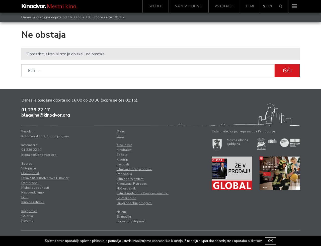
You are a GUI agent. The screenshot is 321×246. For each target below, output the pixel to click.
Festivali (123, 164)
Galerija (27, 216)
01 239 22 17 (35, 110)
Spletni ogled (126, 198)
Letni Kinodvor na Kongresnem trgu (143, 193)
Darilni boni (29, 183)
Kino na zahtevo (32, 202)
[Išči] (280, 6)
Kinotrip (122, 159)
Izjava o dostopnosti (131, 221)
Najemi (122, 212)
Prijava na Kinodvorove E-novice (45, 178)
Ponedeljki (124, 174)
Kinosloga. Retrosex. (132, 183)
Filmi (250, 6)
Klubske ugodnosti (35, 187)
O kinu (121, 131)
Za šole (122, 155)
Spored (156, 6)
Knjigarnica (29, 211)
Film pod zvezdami (130, 179)
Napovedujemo (188, 6)
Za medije (124, 216)
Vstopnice (224, 6)
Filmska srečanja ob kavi (134, 169)
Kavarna (27, 220)
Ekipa (120, 136)
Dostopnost (30, 173)
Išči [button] (287, 70)
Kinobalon (124, 149)
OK (270, 241)
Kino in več (124, 145)
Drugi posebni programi (134, 203)
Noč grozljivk (126, 188)
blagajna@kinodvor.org (45, 115)
